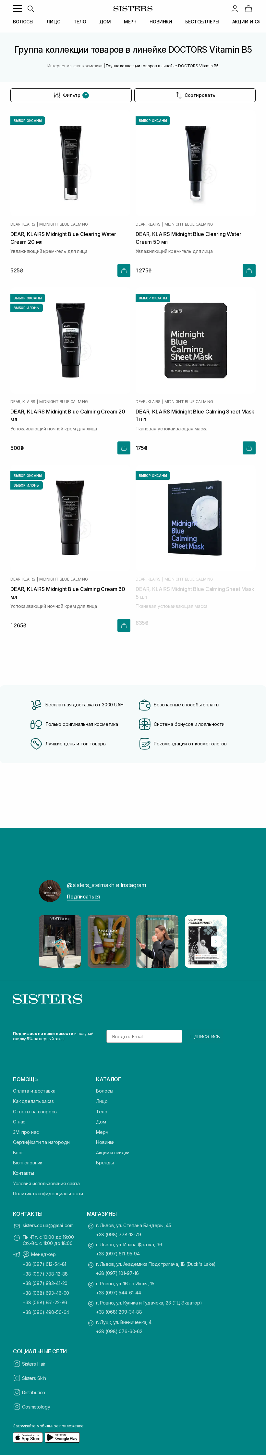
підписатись (205, 1036)
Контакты (23, 1173)
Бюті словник (27, 1162)
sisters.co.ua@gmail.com (48, 1225)
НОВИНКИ (161, 21)
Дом (101, 1121)
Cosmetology (36, 1406)
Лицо (101, 1101)
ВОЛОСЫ (23, 21)
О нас (19, 1121)
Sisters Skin (34, 1378)
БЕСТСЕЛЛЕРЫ (202, 21)
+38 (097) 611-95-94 (118, 1253)
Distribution (33, 1392)
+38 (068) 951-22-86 (45, 1302)
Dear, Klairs (22, 224)
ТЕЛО (80, 21)
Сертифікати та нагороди (41, 1142)
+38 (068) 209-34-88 (119, 1312)
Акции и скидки (112, 1152)
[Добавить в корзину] (123, 270)
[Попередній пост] (50, 941)
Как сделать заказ (33, 1101)
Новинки (105, 1142)
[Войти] (234, 8)
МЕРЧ (130, 21)
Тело (101, 1111)
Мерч (102, 1132)
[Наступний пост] (216, 941)
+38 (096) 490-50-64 (46, 1312)
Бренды (105, 1162)
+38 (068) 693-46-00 (46, 1293)
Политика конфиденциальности (48, 1193)
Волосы (104, 1091)
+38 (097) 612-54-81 (44, 1264)
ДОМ (105, 21)
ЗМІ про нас (26, 1132)
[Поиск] (30, 8)
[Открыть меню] (17, 8)
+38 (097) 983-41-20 (45, 1283)
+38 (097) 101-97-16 (117, 1273)
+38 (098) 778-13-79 (118, 1234)
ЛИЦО (53, 21)
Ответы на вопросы (35, 1111)
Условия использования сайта (46, 1183)
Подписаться (83, 896)
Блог (18, 1152)
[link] (248, 8)
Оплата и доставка (34, 1091)
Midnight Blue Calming (63, 224)
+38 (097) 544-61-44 (118, 1292)
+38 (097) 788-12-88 (45, 1274)
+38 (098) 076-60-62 (119, 1331)
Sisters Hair (33, 1364)
